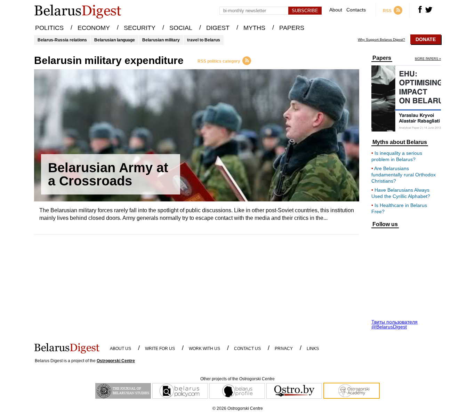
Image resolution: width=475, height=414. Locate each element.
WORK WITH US (204, 348)
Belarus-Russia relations (62, 40)
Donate (426, 39)
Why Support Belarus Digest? (381, 39)
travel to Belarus (203, 40)
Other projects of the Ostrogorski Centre (237, 379)
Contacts (356, 10)
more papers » (428, 59)
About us (120, 348)
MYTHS (254, 27)
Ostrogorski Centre (116, 360)
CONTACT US (247, 348)
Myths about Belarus (399, 142)
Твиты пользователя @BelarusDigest (394, 324)
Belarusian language (114, 40)
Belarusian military (161, 40)
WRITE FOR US (160, 348)
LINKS (313, 348)
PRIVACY (284, 348)
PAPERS (291, 27)
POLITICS (49, 27)
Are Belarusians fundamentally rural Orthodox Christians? (403, 175)
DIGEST (218, 27)
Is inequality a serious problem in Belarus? (396, 156)
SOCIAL (180, 27)
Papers (381, 58)
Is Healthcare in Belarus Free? (399, 208)
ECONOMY (94, 27)
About (335, 10)
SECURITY (139, 27)
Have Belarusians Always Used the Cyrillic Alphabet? (400, 193)
